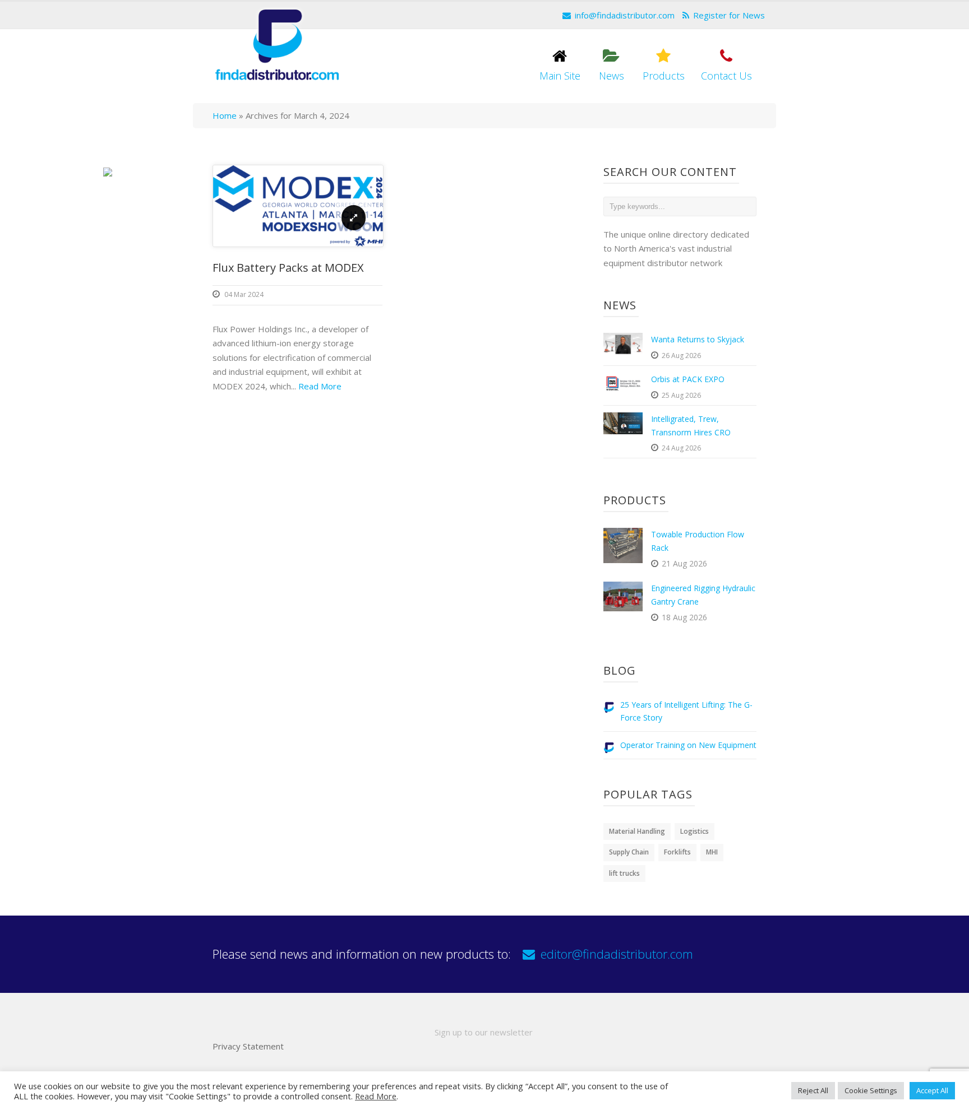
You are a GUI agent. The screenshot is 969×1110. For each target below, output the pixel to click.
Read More (320, 386)
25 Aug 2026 (681, 395)
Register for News (729, 15)
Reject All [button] (813, 1090)
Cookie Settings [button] (871, 1090)
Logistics (694, 831)
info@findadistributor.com (625, 15)
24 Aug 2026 (681, 448)
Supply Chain (629, 852)
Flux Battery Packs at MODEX (288, 267)
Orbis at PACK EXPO (688, 379)
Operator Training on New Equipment (688, 745)
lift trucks (624, 873)
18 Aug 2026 (684, 617)
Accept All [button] (932, 1090)
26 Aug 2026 (681, 355)
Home (225, 115)
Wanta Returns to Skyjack (697, 339)
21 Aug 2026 (684, 563)
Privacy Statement (248, 1046)
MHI (712, 852)
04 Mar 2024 (244, 294)
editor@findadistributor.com (617, 953)
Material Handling (637, 831)
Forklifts (677, 852)
